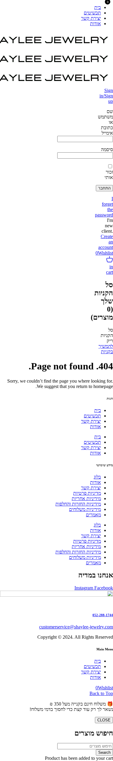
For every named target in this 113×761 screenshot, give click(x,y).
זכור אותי (109, 174)
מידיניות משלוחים (85, 509)
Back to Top (101, 693)
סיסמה (107, 149)
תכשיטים (92, 415)
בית (97, 410)
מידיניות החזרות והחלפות (78, 503)
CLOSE (104, 720)
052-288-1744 (103, 615)
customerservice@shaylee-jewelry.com (76, 626)
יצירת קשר (91, 421)
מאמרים (93, 514)
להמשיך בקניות (106, 349)
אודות (95, 426)
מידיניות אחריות (86, 498)
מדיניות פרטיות (87, 493)
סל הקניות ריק (107, 335)
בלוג (97, 476)
